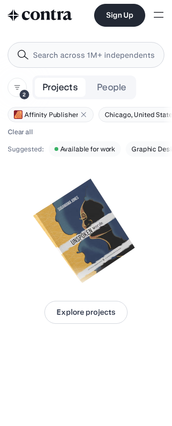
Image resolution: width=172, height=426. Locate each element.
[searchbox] (93, 55)
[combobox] (86, 55)
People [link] (111, 87)
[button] (83, 114)
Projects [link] (60, 87)
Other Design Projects (47, 265)
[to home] (40, 15)
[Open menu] (158, 15)
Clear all (20, 132)
